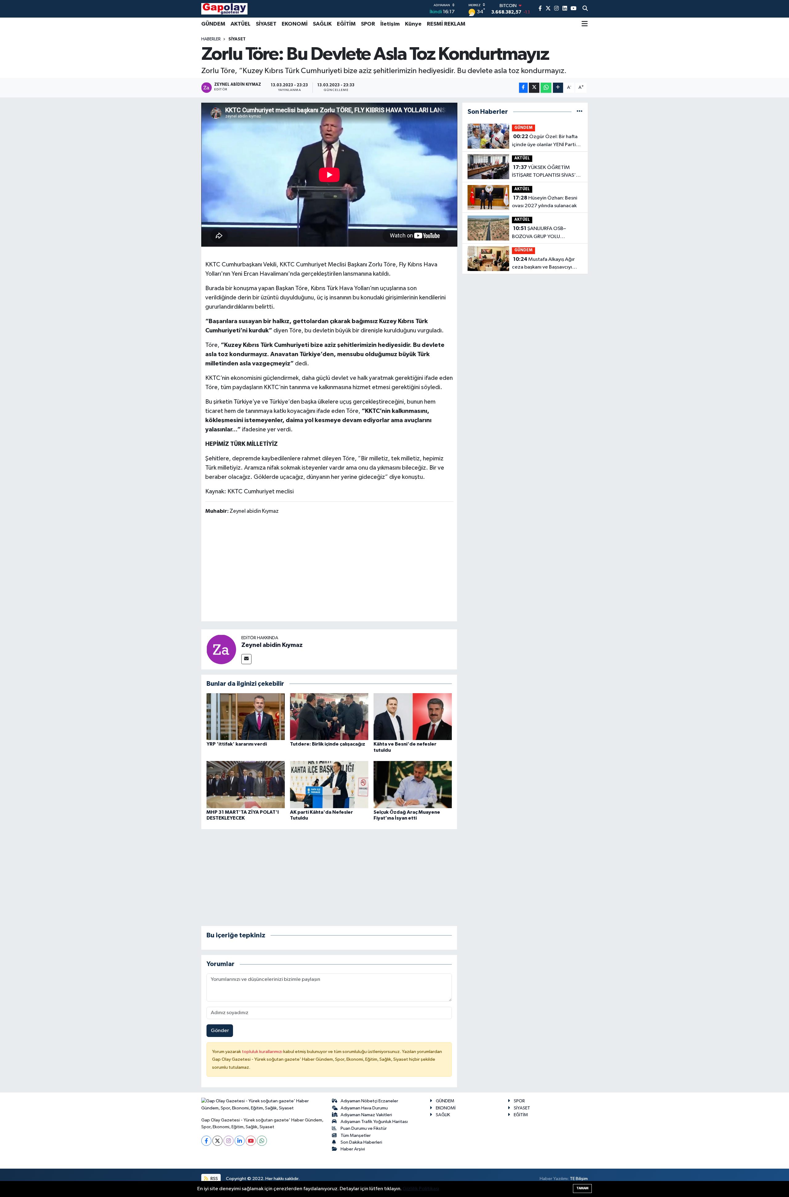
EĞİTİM (346, 24)
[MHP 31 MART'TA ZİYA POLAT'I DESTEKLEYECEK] (245, 784)
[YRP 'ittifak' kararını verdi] (245, 716)
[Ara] (585, 9)
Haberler (211, 39)
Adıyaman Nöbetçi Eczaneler (369, 1101)
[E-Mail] (246, 659)
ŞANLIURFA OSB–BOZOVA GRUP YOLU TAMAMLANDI (539, 233)
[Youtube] (251, 1141)
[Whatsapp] (262, 1141)
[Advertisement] (329, 569)
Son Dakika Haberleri (361, 1142)
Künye (413, 24)
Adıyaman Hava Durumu (364, 1108)
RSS (214, 1178)
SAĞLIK (322, 24)
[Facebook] (206, 1141)
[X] (217, 1141)
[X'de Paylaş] (534, 88)
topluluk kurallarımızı (262, 1051)
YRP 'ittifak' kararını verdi (236, 744)
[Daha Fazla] (558, 88)
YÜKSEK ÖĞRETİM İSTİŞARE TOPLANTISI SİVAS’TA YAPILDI (547, 172)
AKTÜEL (241, 24)
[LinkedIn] (240, 1141)
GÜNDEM (213, 24)
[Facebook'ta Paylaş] (523, 88)
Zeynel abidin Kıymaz (272, 645)
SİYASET (266, 24)
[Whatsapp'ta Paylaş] (546, 88)
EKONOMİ (295, 24)
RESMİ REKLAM (446, 24)
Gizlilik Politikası (421, 1188)
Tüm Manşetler (356, 1135)
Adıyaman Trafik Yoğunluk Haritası (374, 1121)
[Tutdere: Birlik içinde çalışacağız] (329, 716)
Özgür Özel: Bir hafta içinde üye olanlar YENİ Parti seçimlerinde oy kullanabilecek (547, 141)
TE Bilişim (579, 1178)
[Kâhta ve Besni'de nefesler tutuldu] (413, 716)
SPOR (368, 24)
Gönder (220, 1030)
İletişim (390, 24)
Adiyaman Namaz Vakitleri (366, 1115)
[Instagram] (228, 1141)
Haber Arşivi (353, 1149)
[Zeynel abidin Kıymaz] (221, 649)
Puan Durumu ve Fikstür (364, 1128)
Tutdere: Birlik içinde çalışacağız (328, 744)
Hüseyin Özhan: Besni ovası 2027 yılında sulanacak (544, 202)
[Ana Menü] (585, 24)
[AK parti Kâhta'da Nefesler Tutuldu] (329, 784)
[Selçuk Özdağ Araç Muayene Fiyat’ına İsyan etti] (413, 784)
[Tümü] (580, 111)
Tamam (582, 1188)
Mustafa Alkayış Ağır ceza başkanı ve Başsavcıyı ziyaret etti (543, 264)
